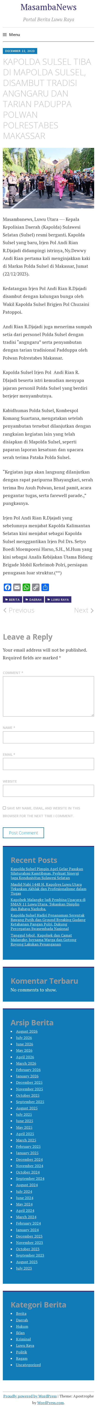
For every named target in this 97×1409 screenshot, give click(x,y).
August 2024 (27, 1184)
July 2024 (24, 1191)
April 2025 (25, 1133)
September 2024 (30, 1178)
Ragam (22, 1358)
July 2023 (24, 1268)
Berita (14, 600)
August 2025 (27, 1108)
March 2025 (26, 1140)
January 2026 (27, 1076)
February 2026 (28, 1069)
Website (10, 781)
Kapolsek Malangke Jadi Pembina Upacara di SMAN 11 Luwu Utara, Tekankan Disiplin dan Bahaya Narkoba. (48, 904)
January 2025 (27, 1152)
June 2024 (24, 1197)
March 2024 (26, 1216)
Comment (13, 672)
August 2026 (27, 1031)
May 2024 (24, 1204)
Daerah (35, 600)
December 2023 (29, 1236)
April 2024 (25, 1210)
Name (9, 727)
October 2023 (28, 1248)
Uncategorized (28, 1364)
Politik (21, 1352)
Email (9, 754)
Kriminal (23, 1339)
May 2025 (24, 1127)
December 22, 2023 (20, 51)
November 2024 (29, 1165)
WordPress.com (50, 1402)
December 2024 (29, 1159)
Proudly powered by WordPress (30, 1396)
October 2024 (28, 1172)
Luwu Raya (60, 600)
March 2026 (26, 1063)
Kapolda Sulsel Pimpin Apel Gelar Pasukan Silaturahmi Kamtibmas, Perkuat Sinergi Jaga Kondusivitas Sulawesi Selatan (47, 873)
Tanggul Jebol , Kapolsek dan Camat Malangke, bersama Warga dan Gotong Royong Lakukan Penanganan (43, 940)
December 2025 (29, 1082)
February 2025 (28, 1146)
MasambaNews (48, 6)
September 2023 (30, 1255)
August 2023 (27, 1261)
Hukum (22, 1326)
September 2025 (30, 1101)
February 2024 (28, 1223)
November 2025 (29, 1089)
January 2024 (27, 1229)
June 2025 (24, 1120)
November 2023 (29, 1242)
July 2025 (24, 1114)
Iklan (20, 1332)
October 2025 (28, 1095)
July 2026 (24, 1037)
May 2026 (24, 1050)
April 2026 (25, 1057)
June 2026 (24, 1044)
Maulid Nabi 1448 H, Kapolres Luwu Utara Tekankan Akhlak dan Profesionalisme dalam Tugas (48, 889)
